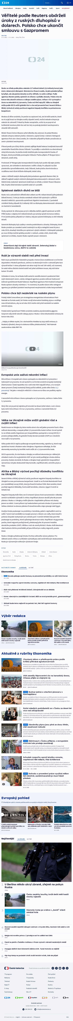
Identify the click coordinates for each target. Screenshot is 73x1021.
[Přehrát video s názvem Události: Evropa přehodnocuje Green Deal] (32, 349)
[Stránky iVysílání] (32, 997)
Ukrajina (18, 8)
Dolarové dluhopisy (32, 552)
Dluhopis (42, 556)
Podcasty (51, 981)
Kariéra (50, 985)
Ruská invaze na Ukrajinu (9, 560)
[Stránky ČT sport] (19, 997)
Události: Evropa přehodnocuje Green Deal (13, 368)
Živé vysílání (51, 974)
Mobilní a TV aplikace (54, 988)
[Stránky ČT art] (55, 997)
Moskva (27, 556)
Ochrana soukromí (27, 1017)
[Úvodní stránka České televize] (14, 968)
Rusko (14, 552)
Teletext (7, 981)
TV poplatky (30, 978)
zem (2, 35)
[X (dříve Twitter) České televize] (63, 968)
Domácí (31, 8)
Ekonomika (6, 552)
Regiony (44, 8)
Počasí (28, 985)
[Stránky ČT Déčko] (44, 997)
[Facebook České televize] (56, 968)
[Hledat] (62, 3)
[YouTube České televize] (60, 968)
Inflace (50, 556)
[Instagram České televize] (52, 968)
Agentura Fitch (7, 556)
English (18, 1017)
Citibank (43, 552)
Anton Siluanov (53, 552)
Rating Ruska (17, 556)
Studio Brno (51, 978)
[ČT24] (5, 3)
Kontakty (51, 992)
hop (5, 35)
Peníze (34, 556)
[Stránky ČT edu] (66, 997)
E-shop (6, 988)
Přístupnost (37, 1017)
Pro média (29, 974)
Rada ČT (6, 985)
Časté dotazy (8, 992)
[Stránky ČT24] (7, 997)
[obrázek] (36, 59)
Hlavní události (8, 8)
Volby (25, 8)
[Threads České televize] (67, 968)
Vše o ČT (28, 992)
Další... (51, 8)
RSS (68, 1017)
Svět (37, 8)
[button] (32, 348)
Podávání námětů (31, 988)
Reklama (7, 978)
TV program (8, 974)
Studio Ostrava (30, 981)
